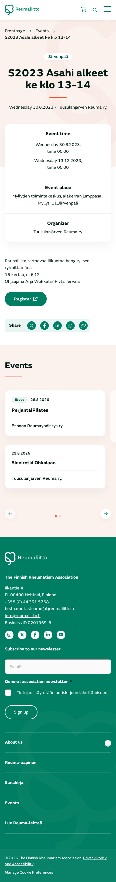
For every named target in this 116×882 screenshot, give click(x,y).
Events (12, 803)
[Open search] (95, 10)
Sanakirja (14, 782)
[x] (22, 635)
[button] (105, 513)
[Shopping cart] (83, 10)
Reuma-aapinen (20, 762)
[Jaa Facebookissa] (44, 325)
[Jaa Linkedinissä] (57, 325)
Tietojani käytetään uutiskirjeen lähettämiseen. (62, 692)
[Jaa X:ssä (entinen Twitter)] (31, 325)
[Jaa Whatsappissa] (70, 325)
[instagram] (9, 635)
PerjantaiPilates (30, 410)
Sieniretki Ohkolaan (34, 463)
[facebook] (35, 635)
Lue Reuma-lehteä (23, 823)
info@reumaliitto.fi (22, 615)
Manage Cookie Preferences (29, 872)
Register (22, 299)
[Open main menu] (107, 9)
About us (14, 742)
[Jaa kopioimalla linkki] (83, 325)
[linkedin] (48, 635)
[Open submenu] (108, 743)
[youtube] (61, 635)
